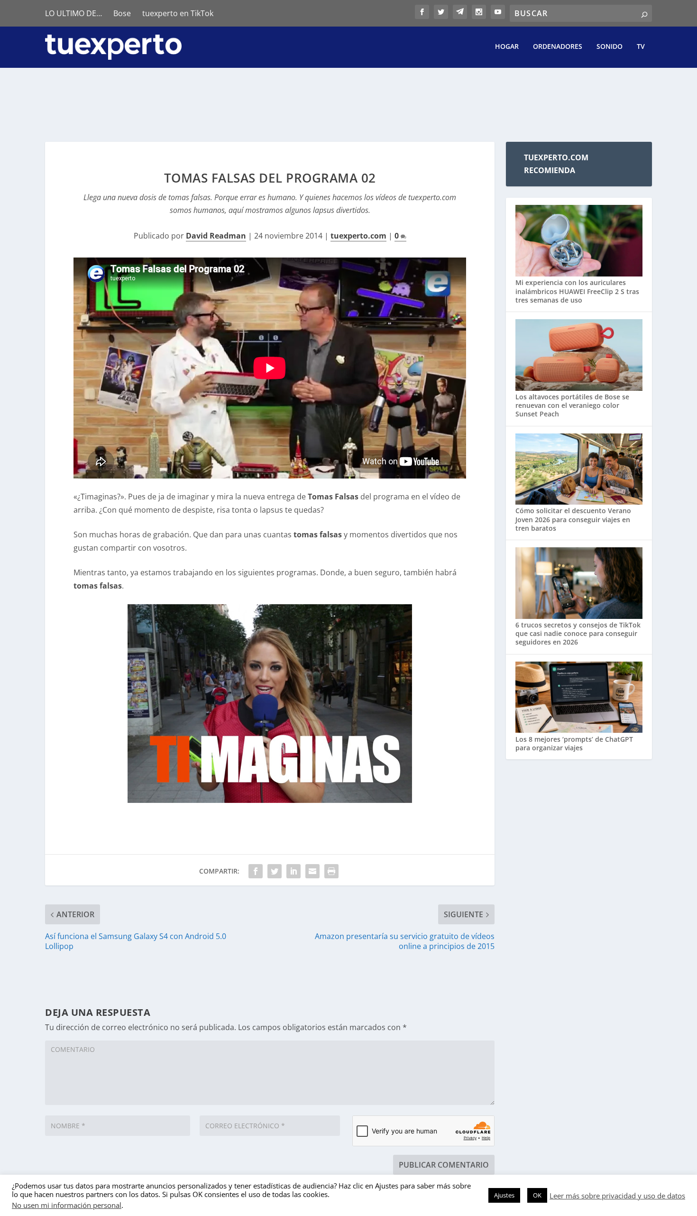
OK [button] (537, 1195)
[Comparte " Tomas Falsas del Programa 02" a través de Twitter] (274, 871)
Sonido (609, 47)
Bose (122, 13)
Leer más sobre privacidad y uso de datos (617, 1195)
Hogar (507, 47)
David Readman (216, 235)
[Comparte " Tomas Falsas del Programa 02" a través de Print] (331, 871)
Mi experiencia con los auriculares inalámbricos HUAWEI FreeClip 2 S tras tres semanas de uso (577, 291)
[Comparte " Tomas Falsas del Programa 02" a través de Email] (312, 871)
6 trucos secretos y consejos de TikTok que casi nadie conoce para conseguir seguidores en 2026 (578, 633)
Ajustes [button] (504, 1195)
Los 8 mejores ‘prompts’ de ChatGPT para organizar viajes (574, 743)
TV (641, 47)
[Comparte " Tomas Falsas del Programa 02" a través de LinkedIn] (293, 871)
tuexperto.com (358, 235)
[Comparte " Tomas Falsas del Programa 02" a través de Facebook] (255, 871)
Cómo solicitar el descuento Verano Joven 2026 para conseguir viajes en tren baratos (573, 519)
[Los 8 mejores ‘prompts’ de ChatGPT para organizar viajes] (578, 698)
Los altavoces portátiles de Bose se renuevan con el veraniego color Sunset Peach (572, 405)
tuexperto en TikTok (177, 13)
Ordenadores (557, 47)
